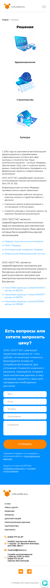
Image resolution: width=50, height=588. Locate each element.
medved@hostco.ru (17, 550)
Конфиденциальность (14, 468)
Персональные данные (17, 522)
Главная (5, 20)
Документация (13, 518)
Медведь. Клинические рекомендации (24, 241)
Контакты (10, 530)
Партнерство (12, 526)
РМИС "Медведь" (13, 245)
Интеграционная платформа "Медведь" (24, 249)
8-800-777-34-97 (15, 537)
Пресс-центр (11, 507)
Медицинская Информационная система (25, 254)
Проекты (9, 515)
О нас (8, 504)
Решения (9, 511)
